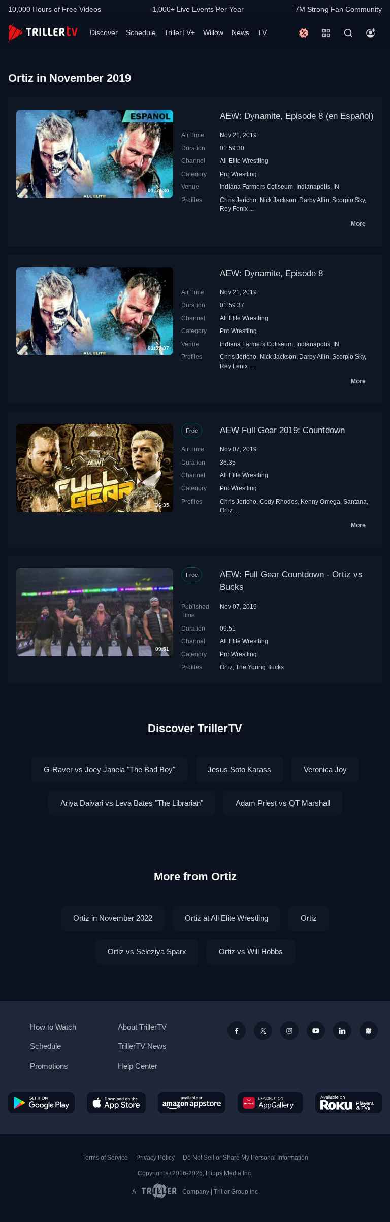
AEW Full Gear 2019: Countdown (282, 430)
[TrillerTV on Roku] (348, 1102)
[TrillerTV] (43, 32)
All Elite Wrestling (244, 160)
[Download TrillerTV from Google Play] (41, 1102)
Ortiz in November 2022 (112, 918)
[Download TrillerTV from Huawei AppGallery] (270, 1102)
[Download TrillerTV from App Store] (116, 1102)
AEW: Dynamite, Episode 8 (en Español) (297, 116)
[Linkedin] (342, 1030)
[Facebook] (237, 1030)
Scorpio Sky (348, 199)
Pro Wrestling (238, 174)
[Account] (371, 33)
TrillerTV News (142, 1046)
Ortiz (226, 510)
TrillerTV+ (179, 32)
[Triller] (369, 1030)
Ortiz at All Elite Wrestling (226, 918)
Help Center (137, 1066)
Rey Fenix (234, 208)
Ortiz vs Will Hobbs (251, 951)
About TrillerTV (142, 1026)
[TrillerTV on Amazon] (191, 1102)
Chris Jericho (238, 199)
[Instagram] (289, 1030)
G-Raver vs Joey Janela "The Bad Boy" (109, 769)
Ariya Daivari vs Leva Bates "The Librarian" (131, 803)
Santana (355, 501)
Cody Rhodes (278, 501)
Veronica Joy (325, 769)
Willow (213, 32)
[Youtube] (316, 1030)
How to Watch (53, 1026)
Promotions (49, 1066)
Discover (104, 32)
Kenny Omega (320, 501)
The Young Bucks (260, 667)
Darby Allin (314, 199)
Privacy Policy (155, 1157)
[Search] (348, 33)
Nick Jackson (277, 199)
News (240, 32)
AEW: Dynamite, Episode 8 (271, 273)
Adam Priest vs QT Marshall (283, 803)
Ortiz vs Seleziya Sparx (147, 951)
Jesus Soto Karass (239, 769)
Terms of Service (105, 1157)
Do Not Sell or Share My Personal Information (245, 1157)
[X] (263, 1030)
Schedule (141, 32)
